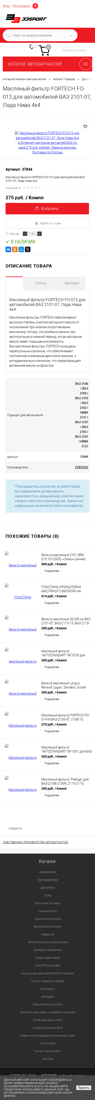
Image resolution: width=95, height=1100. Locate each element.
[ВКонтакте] (8, 249)
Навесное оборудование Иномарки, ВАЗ (47, 1035)
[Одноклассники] (15, 249)
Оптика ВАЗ (47, 1043)
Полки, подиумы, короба (47, 981)
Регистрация (21, 6)
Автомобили (47, 872)
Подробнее (51, 571)
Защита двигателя (47, 957)
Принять (83, 1087)
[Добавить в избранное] (85, 127)
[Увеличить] (47, 143)
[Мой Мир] (21, 249)
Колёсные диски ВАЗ (47, 1020)
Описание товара (14, 283)
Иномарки (48, 989)
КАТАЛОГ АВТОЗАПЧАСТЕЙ (35, 64)
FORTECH (81, 467)
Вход (6, 6)
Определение (35, 5)
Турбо (48, 895)
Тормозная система (47, 918)
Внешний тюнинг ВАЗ (47, 1004)
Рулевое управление (48, 950)
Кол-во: (15, 233)
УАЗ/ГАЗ (47, 1059)
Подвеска (47, 934)
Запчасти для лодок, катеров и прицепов (47, 1012)
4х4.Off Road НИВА (47, 965)
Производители (47, 880)
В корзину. (50, 208)
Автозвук (47, 996)
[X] (27, 249)
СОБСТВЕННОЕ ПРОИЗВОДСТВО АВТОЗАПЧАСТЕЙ (35, 842)
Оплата (40, 283)
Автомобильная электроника (48, 942)
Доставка (72, 283)
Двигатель (48, 887)
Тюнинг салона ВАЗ (47, 1051)
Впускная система (47, 903)
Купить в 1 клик (50, 223)
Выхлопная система (47, 926)
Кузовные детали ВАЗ (47, 1027)
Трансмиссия (47, 911)
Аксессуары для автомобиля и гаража (47, 973)
